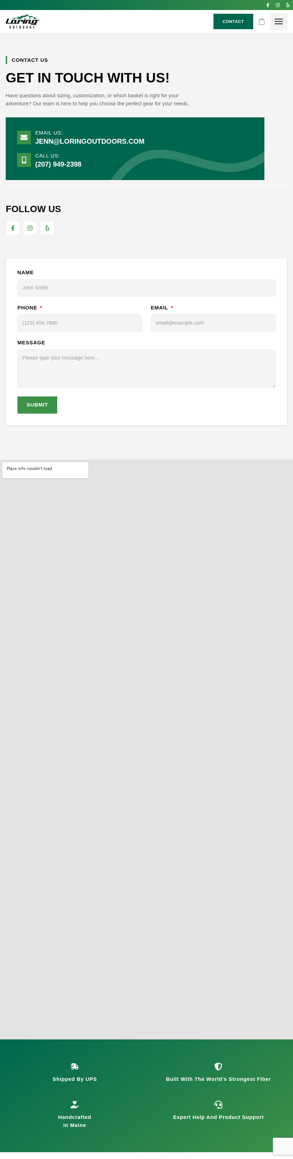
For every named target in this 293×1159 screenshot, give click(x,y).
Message (31, 342)
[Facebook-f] (268, 5)
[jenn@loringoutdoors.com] (24, 137)
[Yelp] (288, 5)
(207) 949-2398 (58, 164)
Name (25, 272)
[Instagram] (278, 5)
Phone (28, 308)
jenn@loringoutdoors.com (89, 141)
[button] (278, 21)
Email (160, 308)
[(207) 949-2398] (24, 160)
